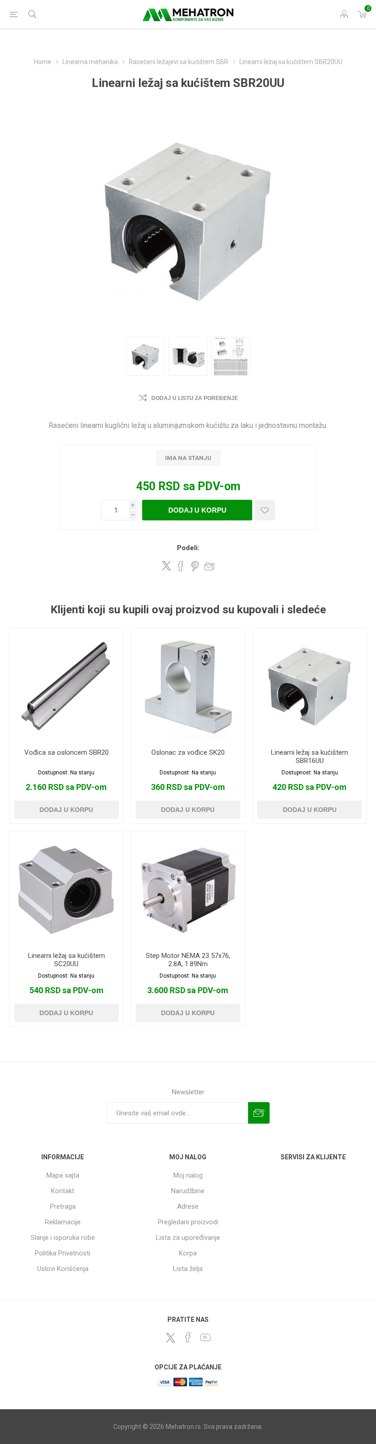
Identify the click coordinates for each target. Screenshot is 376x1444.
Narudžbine (188, 1191)
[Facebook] (188, 1337)
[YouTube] (205, 1337)
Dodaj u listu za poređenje (194, 398)
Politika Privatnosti (62, 1253)
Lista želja (188, 1269)
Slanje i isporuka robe (63, 1237)
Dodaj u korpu (197, 510)
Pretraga (63, 1206)
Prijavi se (259, 1113)
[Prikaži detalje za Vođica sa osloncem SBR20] (66, 684)
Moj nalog (188, 1175)
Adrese (188, 1206)
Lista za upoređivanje (188, 1237)
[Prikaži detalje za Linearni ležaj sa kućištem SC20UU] (66, 888)
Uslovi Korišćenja (62, 1269)
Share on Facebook (181, 566)
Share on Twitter (166, 565)
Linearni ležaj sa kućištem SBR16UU (309, 756)
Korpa (188, 1253)
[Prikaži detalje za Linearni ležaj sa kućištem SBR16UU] (309, 684)
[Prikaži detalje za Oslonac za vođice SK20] (188, 684)
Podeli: (188, 548)
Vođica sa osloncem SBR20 (66, 752)
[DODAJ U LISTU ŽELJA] (264, 510)
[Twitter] (170, 1337)
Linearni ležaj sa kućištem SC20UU (66, 960)
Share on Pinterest (195, 566)
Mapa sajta (62, 1175)
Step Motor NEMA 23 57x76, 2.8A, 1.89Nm (188, 960)
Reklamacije (63, 1222)
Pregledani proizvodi (188, 1222)
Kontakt (62, 1191)
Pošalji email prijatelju (210, 566)
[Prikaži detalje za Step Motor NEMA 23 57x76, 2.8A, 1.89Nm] (188, 888)
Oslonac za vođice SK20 (188, 752)
